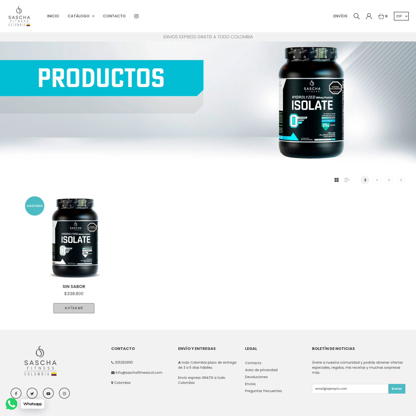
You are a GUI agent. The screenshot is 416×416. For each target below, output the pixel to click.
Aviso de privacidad (261, 370)
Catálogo (79, 16)
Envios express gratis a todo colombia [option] (208, 37)
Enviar (397, 389)
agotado (35, 206)
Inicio (53, 16)
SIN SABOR (74, 286)
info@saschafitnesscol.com (139, 372)
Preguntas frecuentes (263, 391)
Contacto (114, 16)
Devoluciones (256, 377)
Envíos (340, 16)
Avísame (74, 308)
